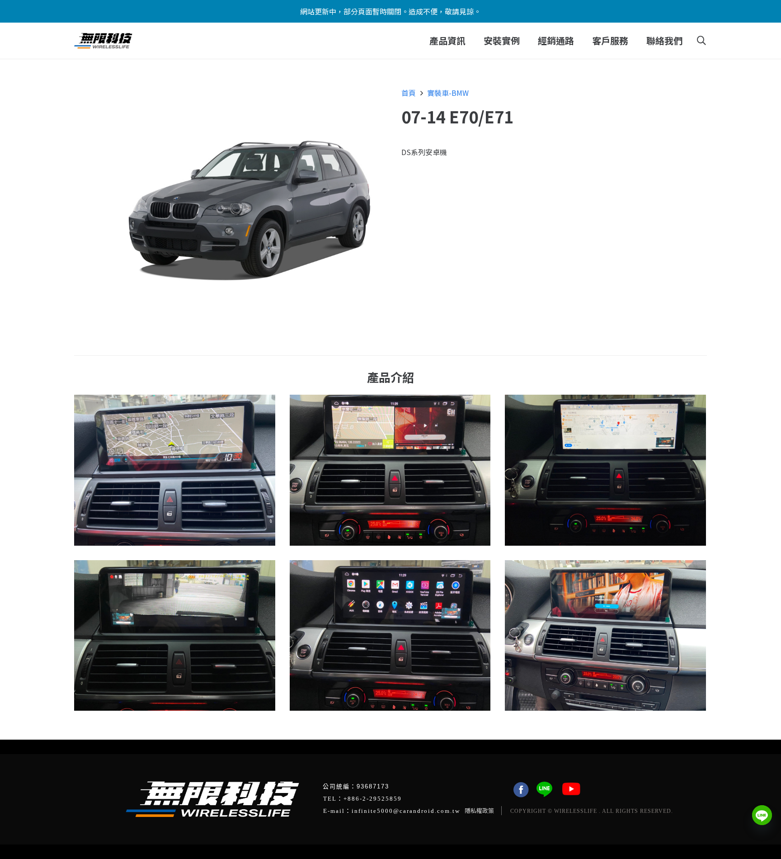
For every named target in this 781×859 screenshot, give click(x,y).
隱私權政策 (479, 810)
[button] (471, 41)
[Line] (762, 815)
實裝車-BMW (448, 92)
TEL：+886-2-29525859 (362, 798)
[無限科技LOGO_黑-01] (103, 41)
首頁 (408, 92)
